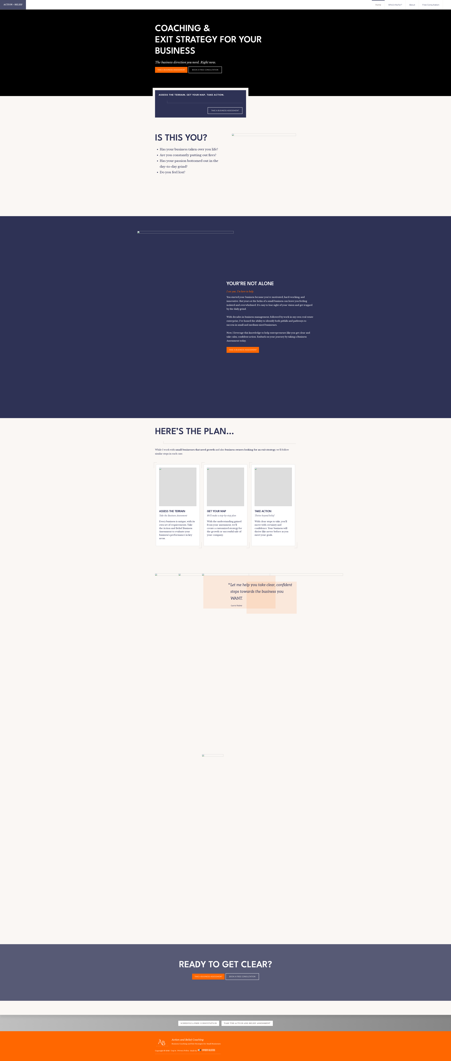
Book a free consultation (242, 977)
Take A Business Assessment (171, 70)
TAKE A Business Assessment (243, 350)
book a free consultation (205, 70)
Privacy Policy (183, 1051)
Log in (173, 1051)
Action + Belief (13, 4)
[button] (447, 4)
